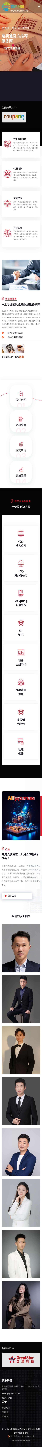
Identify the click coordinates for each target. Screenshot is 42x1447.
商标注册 (17, 227)
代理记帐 (17, 168)
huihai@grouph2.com (11, 1393)
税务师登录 (6, 1408)
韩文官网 (5, 1416)
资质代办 (17, 198)
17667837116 (7, 1398)
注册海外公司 (19, 139)
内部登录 (5, 1412)
